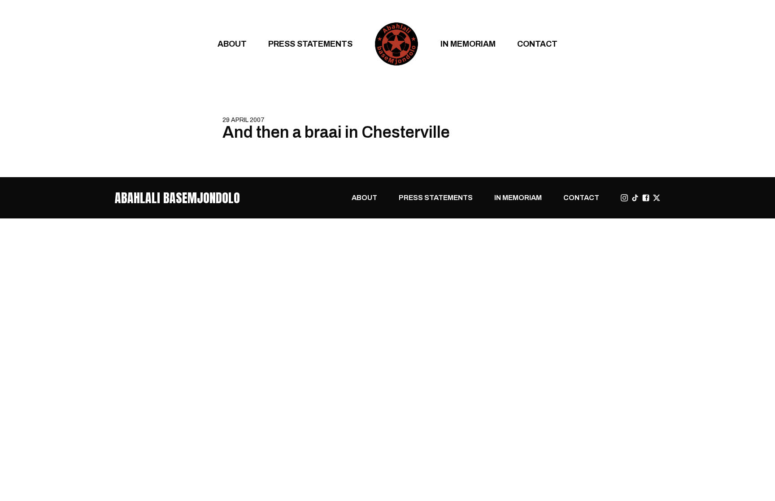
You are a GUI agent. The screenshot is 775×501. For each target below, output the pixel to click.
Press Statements (310, 44)
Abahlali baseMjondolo (177, 197)
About (232, 44)
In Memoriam (468, 44)
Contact (537, 44)
